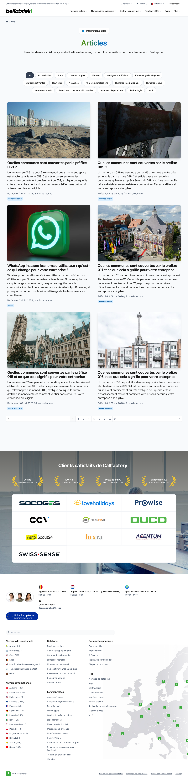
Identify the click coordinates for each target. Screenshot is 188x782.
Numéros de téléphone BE (20, 641)
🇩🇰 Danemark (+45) (15, 692)
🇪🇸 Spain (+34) (13, 738)
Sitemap (179, 774)
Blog (13, 21)
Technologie (136, 90)
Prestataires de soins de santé (61, 673)
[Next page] (179, 419)
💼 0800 (10, 673)
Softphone (93, 655)
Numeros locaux (154, 83)
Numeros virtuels (43, 90)
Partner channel (96, 701)
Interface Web (95, 650)
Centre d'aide (95, 688)
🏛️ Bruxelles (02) (14, 650)
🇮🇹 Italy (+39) (12, 719)
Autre (60, 75)
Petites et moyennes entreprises (62, 669)
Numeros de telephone (97, 83)
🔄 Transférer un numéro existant (21, 669)
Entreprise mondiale (56, 659)
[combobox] (62, 632)
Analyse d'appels (55, 697)
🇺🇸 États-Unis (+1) (14, 697)
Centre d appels (77, 75)
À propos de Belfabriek (99, 679)
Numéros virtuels (96, 697)
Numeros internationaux (127, 83)
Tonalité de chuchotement (59, 754)
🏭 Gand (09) (12, 655)
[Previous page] (9, 419)
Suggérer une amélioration (136, 774)
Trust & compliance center (161, 774)
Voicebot (51, 759)
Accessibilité (44, 75)
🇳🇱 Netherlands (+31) (16, 724)
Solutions (52, 641)
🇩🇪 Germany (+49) (15, 710)
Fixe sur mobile (95, 646)
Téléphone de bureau (98, 664)
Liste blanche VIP (55, 719)
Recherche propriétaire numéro (103, 706)
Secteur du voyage (56, 678)
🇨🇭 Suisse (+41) (13, 747)
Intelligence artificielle (117, 75)
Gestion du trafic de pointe (59, 715)
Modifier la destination (57, 733)
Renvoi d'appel (54, 738)
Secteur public (54, 682)
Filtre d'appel (53, 710)
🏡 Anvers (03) (13, 646)
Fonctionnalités (55, 691)
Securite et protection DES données (76, 90)
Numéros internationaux (19, 682)
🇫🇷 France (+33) (14, 706)
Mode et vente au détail (58, 664)
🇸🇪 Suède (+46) (13, 742)
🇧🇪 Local (10, 659)
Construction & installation (59, 655)
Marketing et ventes (35, 83)
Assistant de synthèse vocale (60, 701)
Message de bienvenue (58, 729)
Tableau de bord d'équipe (101, 659)
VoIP (151, 90)
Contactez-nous (96, 692)
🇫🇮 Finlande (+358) (15, 701)
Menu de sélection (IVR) (58, 724)
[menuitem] (78, 11)
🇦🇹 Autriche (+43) (14, 688)
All (29, 75)
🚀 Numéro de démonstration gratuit (23, 664)
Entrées (96, 75)
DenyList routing (54, 706)
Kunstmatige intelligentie (147, 75)
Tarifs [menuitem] (167, 11)
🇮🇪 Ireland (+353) (14, 715)
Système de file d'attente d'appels (63, 742)
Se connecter (174, 4)
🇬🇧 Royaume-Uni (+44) (17, 733)
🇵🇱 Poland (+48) (14, 729)
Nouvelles (57, 83)
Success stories (96, 710)
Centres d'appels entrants (59, 650)
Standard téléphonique (111, 90)
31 (115, 419)
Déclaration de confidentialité (111, 774)
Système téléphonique (101, 641)
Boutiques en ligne (55, 646)
